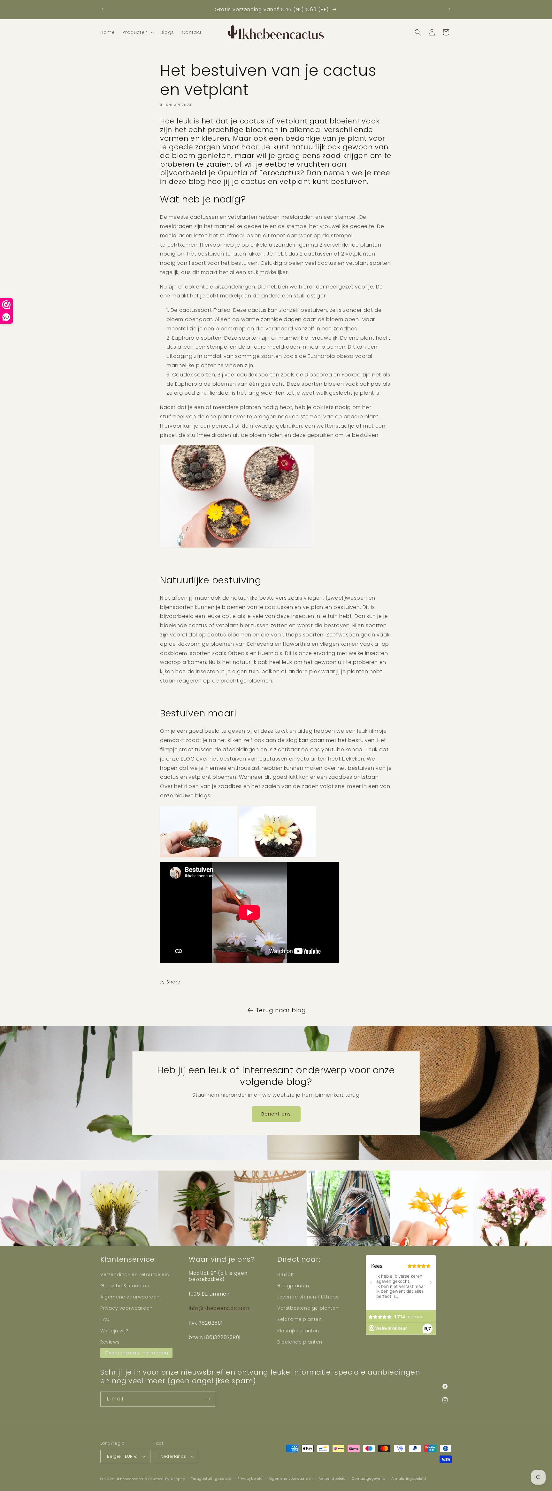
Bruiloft (285, 1274)
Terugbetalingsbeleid (211, 1478)
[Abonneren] (208, 1399)
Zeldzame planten (299, 1319)
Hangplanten (293, 1285)
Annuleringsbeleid (408, 1478)
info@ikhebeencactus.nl (220, 1308)
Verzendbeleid (332, 1478)
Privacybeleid (250, 1478)
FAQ (105, 1319)
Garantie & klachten (124, 1285)
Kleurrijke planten (298, 1331)
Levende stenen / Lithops (308, 1297)
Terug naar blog (281, 1010)
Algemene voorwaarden (130, 1297)
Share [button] (173, 982)
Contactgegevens (368, 1478)
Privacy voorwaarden (126, 1308)
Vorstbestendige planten (308, 1308)
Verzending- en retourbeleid (134, 1274)
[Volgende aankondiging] (449, 9)
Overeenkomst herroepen (136, 1353)
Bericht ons (276, 1113)
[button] (137, 32)
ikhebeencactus (132, 1478)
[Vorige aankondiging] (103, 9)
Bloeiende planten (299, 1342)
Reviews (109, 1342)
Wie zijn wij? (114, 1331)
